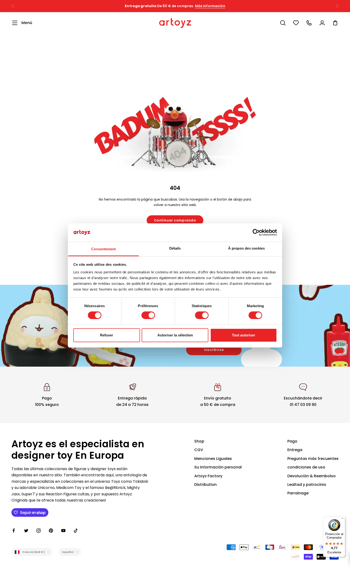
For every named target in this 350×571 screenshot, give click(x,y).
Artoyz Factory (208, 476)
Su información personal (218, 467)
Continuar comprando (175, 220)
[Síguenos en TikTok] (75, 530)
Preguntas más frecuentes (313, 458)
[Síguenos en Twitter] (26, 530)
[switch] (148, 315)
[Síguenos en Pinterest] (51, 530)
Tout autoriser (243, 335)
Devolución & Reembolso (311, 476)
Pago (292, 441)
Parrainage (298, 493)
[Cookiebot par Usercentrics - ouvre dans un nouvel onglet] (256, 232)
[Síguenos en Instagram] (38, 530)
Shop (199, 441)
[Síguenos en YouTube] (63, 530)
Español (68, 552)
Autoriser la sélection (175, 335)
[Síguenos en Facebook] (13, 530)
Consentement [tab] (103, 249)
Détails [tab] (175, 248)
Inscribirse (214, 349)
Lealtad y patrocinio (306, 484)
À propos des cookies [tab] (246, 248)
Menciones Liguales (213, 458)
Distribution (205, 484)
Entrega (294, 450)
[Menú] (342, 519)
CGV (198, 450)
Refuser (106, 335)
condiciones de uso (306, 467)
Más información (210, 6)
